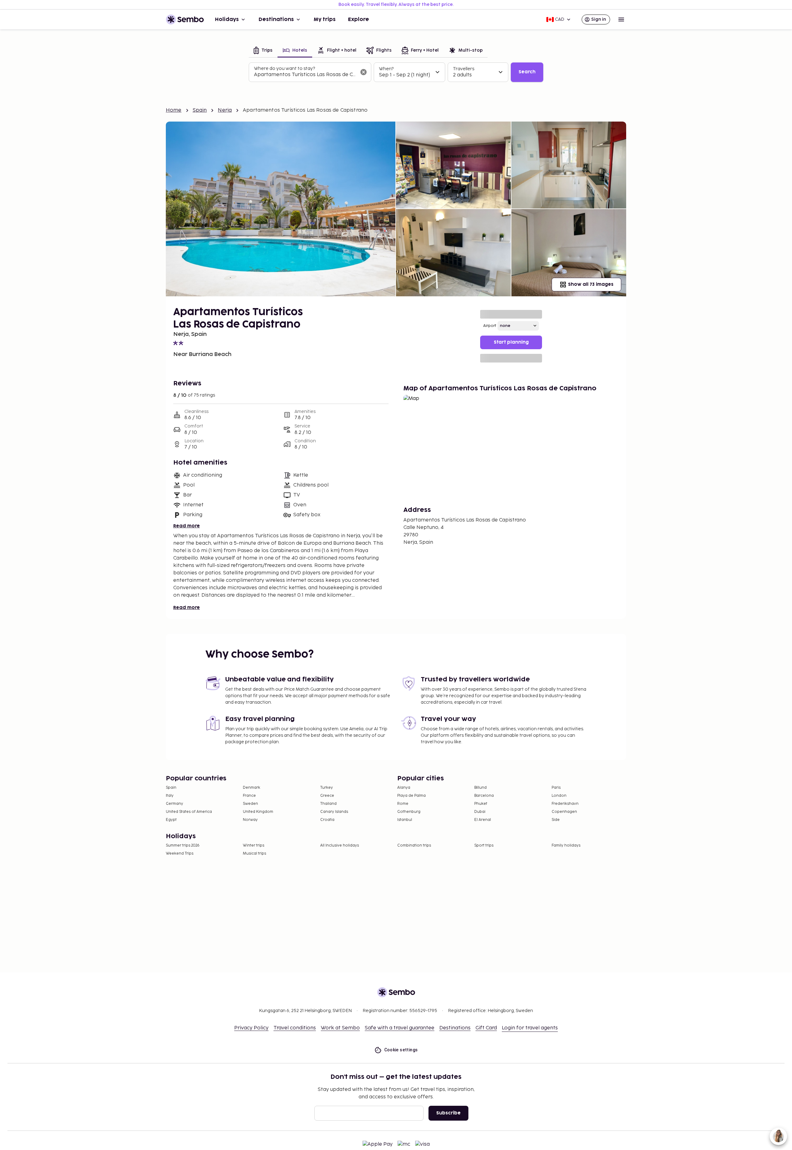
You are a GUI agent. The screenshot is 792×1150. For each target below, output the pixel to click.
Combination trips (414, 845)
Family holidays (566, 845)
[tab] (263, 51)
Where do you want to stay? (284, 68)
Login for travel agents (530, 1028)
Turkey (326, 787)
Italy (170, 795)
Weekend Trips (179, 853)
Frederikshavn (565, 803)
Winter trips (253, 845)
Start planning (511, 342)
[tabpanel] (396, 72)
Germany (174, 803)
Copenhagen (564, 811)
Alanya (403, 787)
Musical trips (254, 853)
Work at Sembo (340, 1028)
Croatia (327, 819)
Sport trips (483, 845)
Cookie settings (401, 1049)
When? (386, 68)
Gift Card (486, 1028)
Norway (250, 819)
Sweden (250, 803)
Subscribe (448, 1113)
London (559, 795)
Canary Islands (334, 811)
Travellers (463, 68)
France (249, 795)
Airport (489, 326)
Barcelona (484, 795)
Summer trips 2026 (183, 845)
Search (527, 72)
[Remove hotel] (363, 72)
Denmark (251, 787)
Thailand (328, 803)
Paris (556, 787)
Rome (402, 803)
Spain (200, 110)
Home (174, 110)
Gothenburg (408, 811)
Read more (186, 526)
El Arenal (482, 819)
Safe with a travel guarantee (399, 1028)
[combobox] (305, 75)
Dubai (479, 811)
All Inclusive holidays (339, 845)
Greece (327, 795)
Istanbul (404, 819)
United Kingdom (258, 811)
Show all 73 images (590, 284)
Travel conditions (294, 1028)
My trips (325, 19)
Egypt (171, 819)
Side (556, 819)
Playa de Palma (411, 795)
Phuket (480, 803)
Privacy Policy (251, 1028)
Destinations (276, 19)
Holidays (227, 19)
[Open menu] (621, 19)
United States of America (189, 811)
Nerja (225, 110)
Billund (480, 787)
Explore (358, 19)
